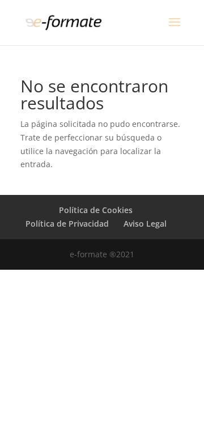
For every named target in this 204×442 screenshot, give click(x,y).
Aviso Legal (145, 223)
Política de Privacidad (67, 223)
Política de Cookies (96, 210)
